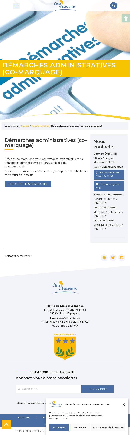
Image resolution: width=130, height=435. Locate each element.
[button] (126, 18)
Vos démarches (40, 125)
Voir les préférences (108, 427)
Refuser (80, 427)
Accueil (25, 125)
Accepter (59, 427)
